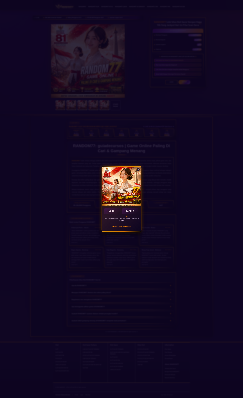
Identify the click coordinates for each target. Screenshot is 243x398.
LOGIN (111, 211)
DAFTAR (130, 211)
